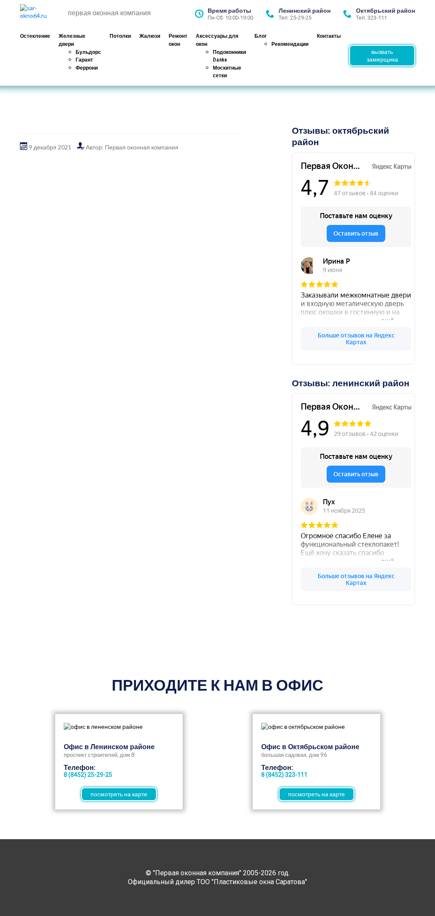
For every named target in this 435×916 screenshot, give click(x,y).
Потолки (120, 36)
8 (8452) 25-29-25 (88, 774)
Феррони (87, 68)
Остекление (35, 36)
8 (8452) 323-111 (284, 774)
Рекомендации (289, 44)
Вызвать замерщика (382, 55)
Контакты (329, 36)
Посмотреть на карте (118, 794)
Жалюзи (149, 36)
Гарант (84, 59)
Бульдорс (88, 52)
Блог (260, 36)
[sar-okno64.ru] (41, 13)
